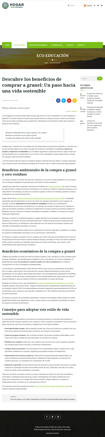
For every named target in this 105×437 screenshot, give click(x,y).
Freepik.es (74, 111)
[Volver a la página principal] (13, 8)
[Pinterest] (94, 5)
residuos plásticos (55, 186)
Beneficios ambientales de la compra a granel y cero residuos (26, 133)
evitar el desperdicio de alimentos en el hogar (56, 283)
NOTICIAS (70, 45)
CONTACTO (81, 45)
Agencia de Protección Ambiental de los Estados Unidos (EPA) (40, 198)
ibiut (57, 433)
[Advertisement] (52, 26)
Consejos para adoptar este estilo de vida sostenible (23, 138)
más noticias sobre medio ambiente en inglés (52, 386)
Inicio (46, 63)
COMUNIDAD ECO (57, 45)
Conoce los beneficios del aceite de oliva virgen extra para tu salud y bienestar (94, 125)
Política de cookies (56, 427)
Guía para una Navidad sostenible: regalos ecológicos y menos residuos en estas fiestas (95, 111)
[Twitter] (98, 5)
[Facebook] (101, 5)
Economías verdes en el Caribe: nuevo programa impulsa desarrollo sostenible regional (95, 98)
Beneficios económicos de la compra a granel (21, 135)
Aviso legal (66, 427)
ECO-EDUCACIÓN (19, 45)
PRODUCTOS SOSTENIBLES (38, 45)
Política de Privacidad (42, 427)
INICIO (7, 45)
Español (89, 5)
